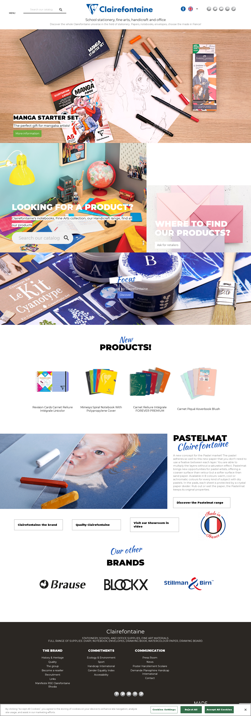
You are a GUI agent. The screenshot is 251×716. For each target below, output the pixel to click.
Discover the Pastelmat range (200, 502)
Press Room (149, 657)
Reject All (191, 709)
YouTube (221, 9)
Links (53, 679)
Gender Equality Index (101, 670)
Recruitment (52, 674)
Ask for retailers (167, 245)
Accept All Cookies (219, 709)
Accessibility (101, 674)
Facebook (209, 9)
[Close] (245, 709)
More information (27, 133)
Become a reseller (52, 670)
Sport (101, 661)
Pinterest (227, 9)
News (150, 661)
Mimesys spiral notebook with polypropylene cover (101, 409)
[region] (125, 710)
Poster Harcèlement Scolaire (150, 666)
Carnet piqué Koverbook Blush (198, 409)
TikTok (233, 9)
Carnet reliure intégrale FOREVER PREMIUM (150, 409)
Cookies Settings (164, 709)
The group (52, 666)
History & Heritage (52, 657)
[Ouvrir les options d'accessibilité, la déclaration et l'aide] (183, 8)
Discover (125, 294)
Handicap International (101, 666)
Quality (52, 661)
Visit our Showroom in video (151, 524)
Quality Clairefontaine (93, 524)
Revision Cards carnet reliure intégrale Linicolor (52, 409)
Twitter (215, 9)
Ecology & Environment (101, 657)
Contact (150, 678)
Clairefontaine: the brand (37, 524)
